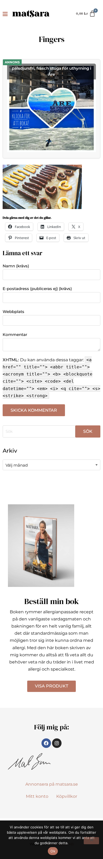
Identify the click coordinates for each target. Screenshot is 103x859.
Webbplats (13, 311)
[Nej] (91, 840)
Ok (52, 851)
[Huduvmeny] (6, 13)
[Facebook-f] (46, 743)
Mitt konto (37, 796)
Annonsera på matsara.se (51, 784)
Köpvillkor (66, 796)
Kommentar (15, 334)
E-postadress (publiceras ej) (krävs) (37, 288)
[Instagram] (57, 743)
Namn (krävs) (16, 265)
